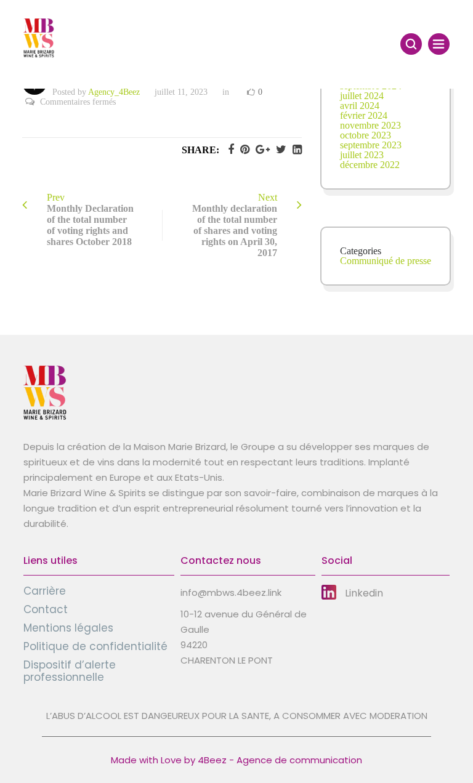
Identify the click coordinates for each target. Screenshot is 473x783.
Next (234, 225)
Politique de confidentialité (95, 646)
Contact (45, 609)
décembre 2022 (370, 164)
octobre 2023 (365, 135)
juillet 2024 (362, 95)
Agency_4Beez (114, 92)
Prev (90, 219)
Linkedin (364, 593)
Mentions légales (68, 628)
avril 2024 (359, 105)
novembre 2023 (370, 125)
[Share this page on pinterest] (241, 149)
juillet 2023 (362, 155)
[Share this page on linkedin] (294, 149)
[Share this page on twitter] (278, 149)
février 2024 (363, 115)
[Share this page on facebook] (228, 149)
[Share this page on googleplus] (259, 149)
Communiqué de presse (385, 260)
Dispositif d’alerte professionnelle (69, 671)
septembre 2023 (371, 145)
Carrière (44, 591)
